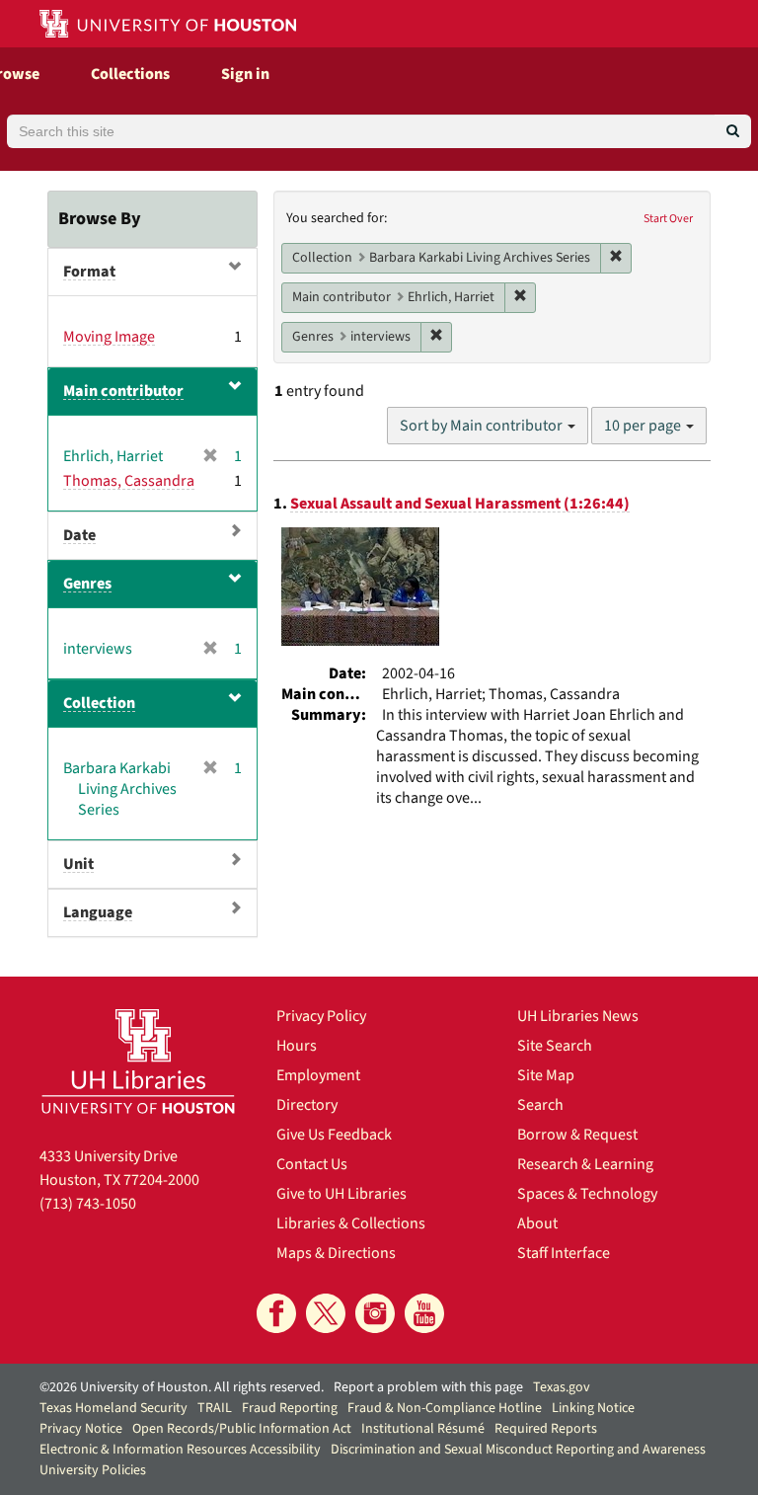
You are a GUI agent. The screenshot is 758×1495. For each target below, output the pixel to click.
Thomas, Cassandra (128, 481)
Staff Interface (563, 1253)
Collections (130, 74)
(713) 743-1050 (87, 1204)
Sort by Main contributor (483, 425)
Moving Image (109, 337)
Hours (296, 1046)
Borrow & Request (577, 1134)
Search (540, 1105)
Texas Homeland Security (113, 1408)
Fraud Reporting (290, 1408)
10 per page (644, 425)
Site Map (545, 1075)
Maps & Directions (336, 1253)
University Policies (92, 1470)
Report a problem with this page (428, 1387)
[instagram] (375, 1313)
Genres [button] (87, 583)
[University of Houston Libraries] (138, 1061)
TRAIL (214, 1408)
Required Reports (545, 1429)
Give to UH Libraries (341, 1194)
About (537, 1223)
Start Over (668, 218)
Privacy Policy (321, 1016)
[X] (325, 1313)
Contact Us (311, 1164)
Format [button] (89, 271)
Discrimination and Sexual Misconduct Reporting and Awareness (518, 1449)
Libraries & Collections (350, 1223)
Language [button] (97, 912)
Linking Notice (593, 1408)
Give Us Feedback (334, 1134)
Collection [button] (99, 703)
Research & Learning (585, 1164)
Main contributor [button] (123, 391)
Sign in (245, 74)
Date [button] (79, 535)
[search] (733, 131)
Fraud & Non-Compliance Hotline (444, 1408)
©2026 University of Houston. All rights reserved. (181, 1387)
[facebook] (276, 1313)
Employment (318, 1075)
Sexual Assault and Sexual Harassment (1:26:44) (460, 503)
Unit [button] (78, 864)
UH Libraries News (578, 1016)
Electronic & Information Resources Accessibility (180, 1449)
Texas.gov (561, 1387)
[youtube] (424, 1313)
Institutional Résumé (423, 1429)
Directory (307, 1105)
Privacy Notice (80, 1429)
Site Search (554, 1046)
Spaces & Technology (587, 1194)
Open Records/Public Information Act (241, 1429)
